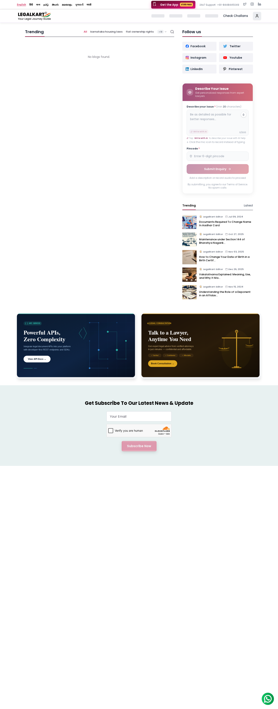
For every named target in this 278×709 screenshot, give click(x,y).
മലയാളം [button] (67, 4)
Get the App (176, 5)
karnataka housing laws (106, 32)
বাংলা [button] (38, 4)
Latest (248, 205)
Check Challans (235, 16)
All (85, 32)
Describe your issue (214, 106)
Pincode (193, 148)
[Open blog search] (172, 32)
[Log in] (257, 16)
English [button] (21, 4)
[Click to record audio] (243, 114)
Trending (189, 205)
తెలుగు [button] (55, 4)
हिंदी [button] (31, 4)
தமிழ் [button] (46, 4)
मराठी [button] (89, 4)
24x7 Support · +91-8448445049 (219, 5)
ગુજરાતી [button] (79, 4)
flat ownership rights (140, 32)
